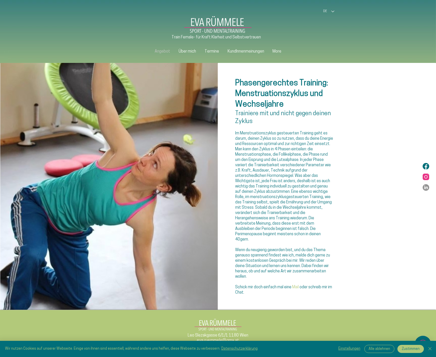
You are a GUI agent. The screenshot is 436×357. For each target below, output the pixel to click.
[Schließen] (430, 349)
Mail (295, 287)
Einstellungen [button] (349, 349)
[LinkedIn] (426, 187)
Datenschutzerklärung (239, 349)
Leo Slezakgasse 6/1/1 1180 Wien (218, 336)
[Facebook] (426, 166)
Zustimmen (411, 349)
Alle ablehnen (379, 349)
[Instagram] (426, 177)
